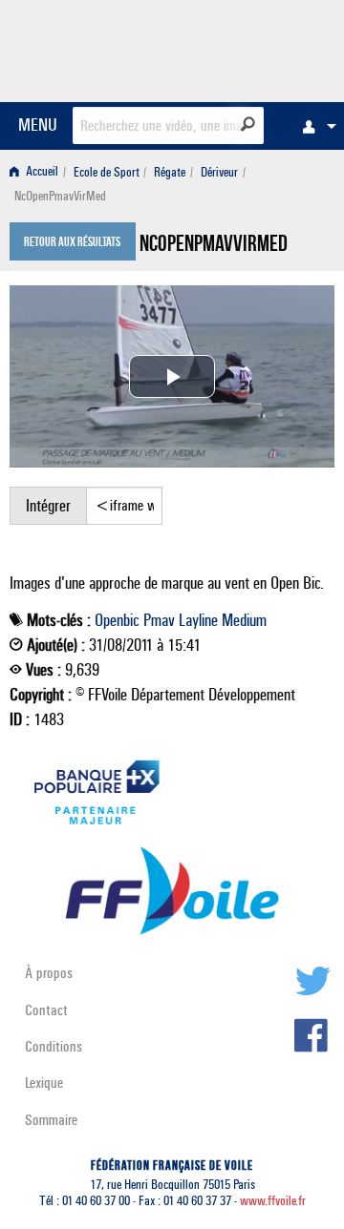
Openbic (117, 620)
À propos (49, 973)
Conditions (53, 1046)
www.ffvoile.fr (273, 1201)
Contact (46, 1010)
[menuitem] (314, 126)
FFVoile (244, 48)
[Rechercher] (248, 124)
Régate (169, 172)
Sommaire (51, 1120)
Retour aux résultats (72, 243)
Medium (244, 620)
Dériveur (219, 172)
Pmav (159, 620)
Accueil (40, 172)
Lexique (44, 1082)
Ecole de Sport (107, 172)
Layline (198, 620)
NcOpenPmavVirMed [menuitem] (60, 196)
